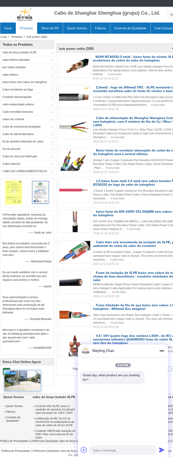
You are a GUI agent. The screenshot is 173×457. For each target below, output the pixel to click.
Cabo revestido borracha (17, 111)
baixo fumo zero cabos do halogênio (24, 82)
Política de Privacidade (14, 441)
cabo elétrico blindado (16, 59)
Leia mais (115, 74)
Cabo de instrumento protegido (21, 126)
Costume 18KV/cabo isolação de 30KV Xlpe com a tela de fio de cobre (55, 434)
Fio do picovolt (11, 149)
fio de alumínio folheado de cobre (22, 141)
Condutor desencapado (17, 97)
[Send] (161, 450)
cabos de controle (13, 119)
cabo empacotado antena (18, 104)
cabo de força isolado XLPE (19, 52)
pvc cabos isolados (14, 67)
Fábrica (100, 28)
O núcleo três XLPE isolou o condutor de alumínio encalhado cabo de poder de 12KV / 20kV (55, 409)
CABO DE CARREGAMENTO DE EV (24, 171)
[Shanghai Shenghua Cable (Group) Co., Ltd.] (25, 14)
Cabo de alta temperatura (18, 134)
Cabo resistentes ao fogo (17, 89)
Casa (8, 28)
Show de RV (50, 28)
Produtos (26, 28)
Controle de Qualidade (130, 28)
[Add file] (84, 450)
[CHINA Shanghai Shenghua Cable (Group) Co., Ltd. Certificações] (13, 192)
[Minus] (161, 350)
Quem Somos (77, 28)
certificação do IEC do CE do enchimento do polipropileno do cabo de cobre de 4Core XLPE (54, 422)
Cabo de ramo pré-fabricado (19, 156)
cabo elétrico (10, 74)
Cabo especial (11, 163)
